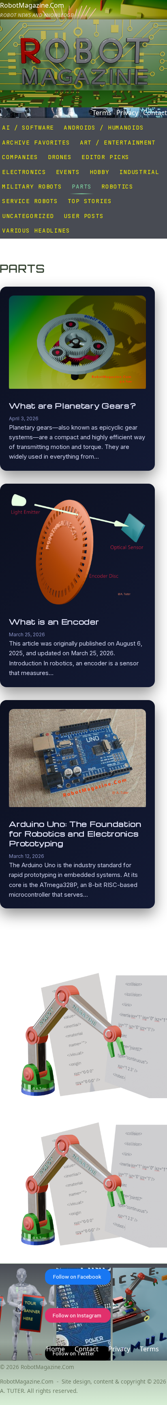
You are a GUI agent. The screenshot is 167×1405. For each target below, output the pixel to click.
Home (55, 1348)
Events (68, 172)
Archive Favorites (36, 142)
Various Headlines (36, 230)
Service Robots (30, 201)
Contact (155, 112)
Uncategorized (28, 216)
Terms (101, 112)
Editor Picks (105, 157)
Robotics (117, 186)
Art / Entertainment (118, 142)
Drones (60, 157)
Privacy (127, 112)
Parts (82, 186)
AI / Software (28, 127)
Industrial (139, 172)
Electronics (24, 172)
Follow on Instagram (77, 1315)
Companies (20, 157)
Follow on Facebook (77, 1276)
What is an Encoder (54, 621)
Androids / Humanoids (103, 127)
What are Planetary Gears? (72, 405)
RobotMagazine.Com (36, 10)
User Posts (84, 216)
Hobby (99, 172)
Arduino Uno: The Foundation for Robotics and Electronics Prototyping (75, 833)
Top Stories (90, 201)
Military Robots (32, 186)
